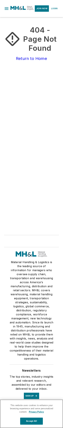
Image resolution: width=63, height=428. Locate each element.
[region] (31, 414)
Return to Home (31, 58)
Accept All (31, 421)
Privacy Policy (36, 412)
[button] (6, 8)
